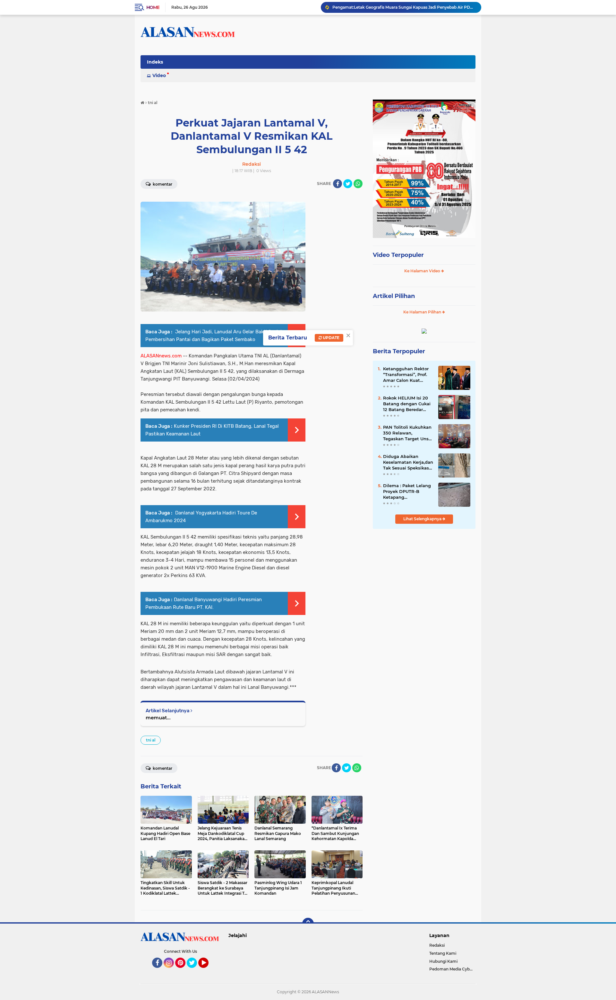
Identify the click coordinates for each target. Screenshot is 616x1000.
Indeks (155, 62)
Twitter (195, 971)
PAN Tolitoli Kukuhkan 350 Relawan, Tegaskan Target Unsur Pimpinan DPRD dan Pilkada (408, 433)
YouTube (207, 971)
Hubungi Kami (443, 961)
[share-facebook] (337, 183)
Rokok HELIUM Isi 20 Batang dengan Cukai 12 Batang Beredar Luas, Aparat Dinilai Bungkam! (407, 404)
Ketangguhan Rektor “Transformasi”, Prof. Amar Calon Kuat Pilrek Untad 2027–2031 (406, 374)
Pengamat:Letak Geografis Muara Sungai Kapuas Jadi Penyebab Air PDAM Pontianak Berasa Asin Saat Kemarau (403, 7)
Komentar (162, 184)
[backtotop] (308, 923)
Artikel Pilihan (394, 296)
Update (330, 337)
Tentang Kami (442, 953)
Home (152, 7)
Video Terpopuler (398, 255)
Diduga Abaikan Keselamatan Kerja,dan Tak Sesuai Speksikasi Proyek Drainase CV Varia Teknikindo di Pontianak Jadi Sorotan (408, 462)
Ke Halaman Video (422, 270)
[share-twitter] (347, 183)
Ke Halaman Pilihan (422, 312)
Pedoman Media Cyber (451, 969)
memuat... (158, 718)
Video (159, 75)
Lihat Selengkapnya (422, 518)
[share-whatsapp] (358, 183)
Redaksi (437, 945)
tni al (150, 740)
